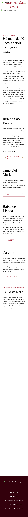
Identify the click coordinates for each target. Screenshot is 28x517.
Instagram (14, 496)
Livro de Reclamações (14, 508)
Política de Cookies (14, 504)
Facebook (14, 492)
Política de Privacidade (14, 500)
